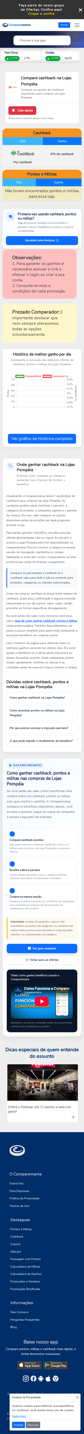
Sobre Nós (17, 1183)
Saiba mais (19, 1416)
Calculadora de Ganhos (26, 1274)
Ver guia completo (44, 948)
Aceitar (18, 1425)
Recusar (33, 1425)
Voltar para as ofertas (44, 960)
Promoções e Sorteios (25, 1281)
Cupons (15, 1244)
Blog (13, 1327)
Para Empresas (19, 1191)
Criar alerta (25, 110)
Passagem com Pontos (25, 1259)
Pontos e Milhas (21, 1229)
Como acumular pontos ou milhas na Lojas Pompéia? (37, 713)
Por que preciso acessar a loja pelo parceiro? (39, 728)
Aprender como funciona (39, 240)
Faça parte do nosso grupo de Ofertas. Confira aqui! (41, 7)
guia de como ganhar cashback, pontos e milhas (46, 621)
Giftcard (15, 1252)
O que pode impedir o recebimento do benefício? (41, 741)
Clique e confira (41, 14)
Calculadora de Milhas (25, 1266)
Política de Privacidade (24, 1198)
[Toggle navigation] (77, 25)
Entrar (64, 25)
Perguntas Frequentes (25, 1320)
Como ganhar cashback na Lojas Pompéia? (37, 698)
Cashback (16, 1236)
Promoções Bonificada (25, 1289)
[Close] (77, 1397)
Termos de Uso (20, 1206)
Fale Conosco (19, 1312)
